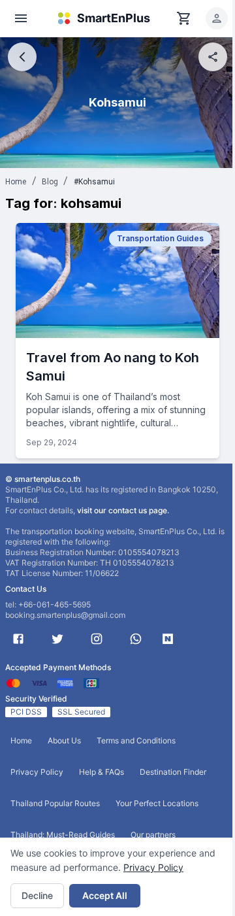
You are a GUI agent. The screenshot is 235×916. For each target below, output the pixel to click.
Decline (37, 895)
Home (16, 181)
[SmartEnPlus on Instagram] (97, 639)
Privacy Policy (153, 867)
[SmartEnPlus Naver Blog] (168, 639)
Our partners (153, 835)
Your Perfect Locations (157, 803)
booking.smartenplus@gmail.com (65, 615)
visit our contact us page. (123, 510)
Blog (50, 181)
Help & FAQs (101, 772)
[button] (217, 18)
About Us (64, 740)
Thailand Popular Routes (55, 803)
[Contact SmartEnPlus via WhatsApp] (136, 639)
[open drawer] (21, 18)
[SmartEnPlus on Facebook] (18, 639)
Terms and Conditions (136, 740)
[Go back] (22, 56)
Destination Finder (173, 772)
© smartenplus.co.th (42, 479)
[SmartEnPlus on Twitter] (57, 639)
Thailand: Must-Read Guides (62, 835)
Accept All (104, 895)
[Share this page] (212, 56)
